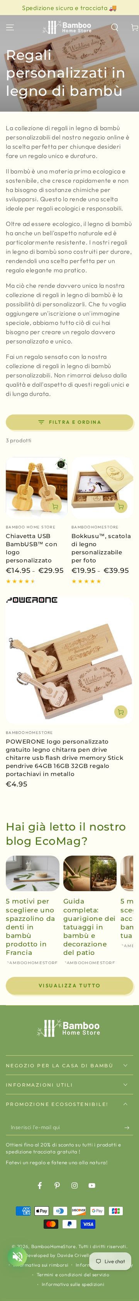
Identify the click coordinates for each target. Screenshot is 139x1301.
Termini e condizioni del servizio (73, 1274)
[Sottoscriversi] (128, 1127)
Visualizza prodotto (55, 506)
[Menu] (10, 27)
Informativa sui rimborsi (40, 1265)
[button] (115, 27)
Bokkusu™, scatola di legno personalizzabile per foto (101, 548)
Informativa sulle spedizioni (73, 1284)
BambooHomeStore (53, 1246)
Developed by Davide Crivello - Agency (69, 1255)
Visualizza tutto (70, 985)
